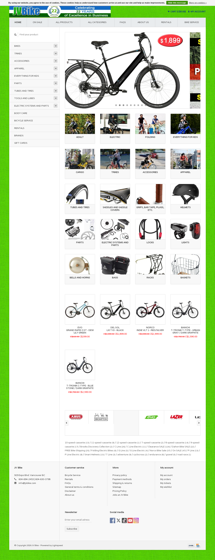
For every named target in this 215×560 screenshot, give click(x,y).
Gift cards (20, 143)
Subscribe (72, 528)
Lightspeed (57, 545)
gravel (171, 454)
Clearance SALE (159, 446)
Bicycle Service (23, 120)
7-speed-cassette (152, 442)
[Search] (15, 34)
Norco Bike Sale (160, 450)
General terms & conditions (79, 487)
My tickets (165, 483)
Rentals (19, 128)
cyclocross (140, 454)
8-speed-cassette (176, 442)
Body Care (20, 113)
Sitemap (117, 487)
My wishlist (166, 487)
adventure (124, 454)
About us (143, 22)
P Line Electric (73, 454)
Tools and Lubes (24, 98)
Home (18, 22)
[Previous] (66, 423)
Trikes (18, 53)
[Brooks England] (102, 422)
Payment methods (122, 479)
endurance (156, 454)
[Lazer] (153, 417)
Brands (19, 135)
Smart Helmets (94, 454)
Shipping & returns (122, 483)
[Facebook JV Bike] (112, 520)
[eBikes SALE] (132, 70)
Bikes (17, 46)
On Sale (37, 22)
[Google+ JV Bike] (124, 520)
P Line (193, 450)
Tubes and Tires (24, 90)
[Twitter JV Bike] (118, 520)
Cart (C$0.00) (178, 11)
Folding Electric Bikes (103, 450)
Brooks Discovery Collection (96, 446)
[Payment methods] (191, 545)
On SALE (179, 450)
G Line (123, 450)
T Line (110, 454)
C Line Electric (136, 446)
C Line (120, 446)
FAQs (123, 22)
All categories (97, 22)
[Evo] (128, 417)
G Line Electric (139, 450)
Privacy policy (120, 475)
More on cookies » (198, 3)
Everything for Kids (26, 75)
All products (64, 22)
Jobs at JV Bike (120, 494)
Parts (18, 83)
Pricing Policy (119, 491)
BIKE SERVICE (192, 22)
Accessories (21, 60)
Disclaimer (70, 491)
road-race (184, 454)
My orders (165, 479)
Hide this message (177, 3)
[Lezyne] (178, 417)
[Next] (199, 423)
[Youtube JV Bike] (130, 520)
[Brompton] (77, 417)
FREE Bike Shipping (77, 450)
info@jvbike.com (27, 483)
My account (198, 11)
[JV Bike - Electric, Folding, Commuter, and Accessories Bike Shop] (80, 11)
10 (149, 105)
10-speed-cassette (77, 442)
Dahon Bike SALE (183, 446)
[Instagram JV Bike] (136, 520)
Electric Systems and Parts (31, 105)
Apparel (19, 68)
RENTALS (166, 22)
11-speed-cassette (102, 442)
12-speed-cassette (128, 442)
